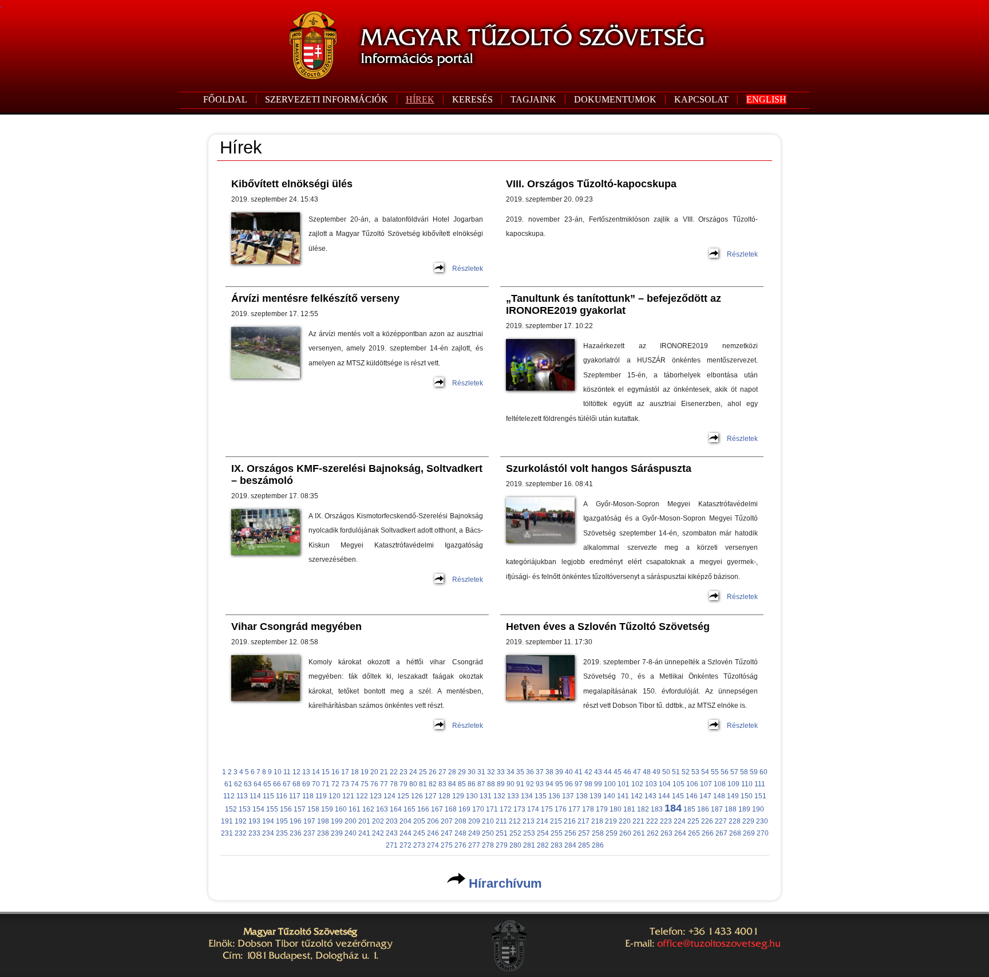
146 (692, 796)
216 (570, 821)
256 (570, 833)
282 (543, 845)
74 (355, 784)
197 (309, 821)
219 (611, 821)
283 (557, 845)
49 (656, 772)
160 (341, 809)
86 (472, 784)
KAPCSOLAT (701, 99)
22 (394, 772)
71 (326, 784)
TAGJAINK (533, 99)
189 (744, 809)
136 (554, 796)
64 (258, 784)
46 (627, 772)
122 (362, 796)
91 (520, 784)
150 (747, 796)
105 (678, 784)
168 (451, 809)
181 (629, 809)
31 (481, 772)
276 (460, 845)
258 (598, 833)
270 (763, 833)
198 (323, 821)
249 (474, 833)
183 (657, 809)
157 (300, 809)
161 (355, 809)
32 (491, 772)
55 (715, 772)
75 (365, 784)
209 (474, 821)
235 (282, 833)
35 (520, 772)
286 (598, 845)
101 (624, 784)
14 (316, 772)
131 (486, 796)
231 (227, 833)
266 (708, 833)
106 (692, 784)
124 (389, 796)
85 (462, 784)
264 (680, 833)
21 (384, 772)
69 (306, 784)
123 (376, 796)
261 (639, 833)
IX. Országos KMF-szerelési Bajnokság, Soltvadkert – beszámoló (356, 474)
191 (227, 821)
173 (519, 809)
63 (248, 784)
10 (278, 772)
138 (582, 796)
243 (392, 833)
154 (258, 809)
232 (241, 833)
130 (472, 796)
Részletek (467, 269)
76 (374, 784)
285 (584, 845)
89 (501, 784)
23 (403, 772)
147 (705, 796)
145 (678, 796)
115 (268, 796)
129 (458, 796)
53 (695, 772)
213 (529, 821)
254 (543, 833)
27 (442, 772)
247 (447, 833)
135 (541, 796)
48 (647, 772)
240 (351, 833)
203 (392, 821)
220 (625, 821)
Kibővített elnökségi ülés (292, 184)
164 (396, 809)
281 (529, 845)
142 (637, 796)
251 (502, 833)
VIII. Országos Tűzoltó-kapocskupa (591, 184)
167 (437, 809)
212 (515, 821)
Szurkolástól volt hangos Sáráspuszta (598, 468)
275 (447, 845)
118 (308, 796)
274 (433, 845)
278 (488, 845)
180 (616, 809)
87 (481, 784)
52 (686, 772)
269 (749, 833)
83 (442, 784)
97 (579, 784)
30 (472, 772)
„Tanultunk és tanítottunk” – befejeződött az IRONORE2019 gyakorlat (613, 304)
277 (474, 845)
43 (598, 772)
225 (693, 821)
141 (623, 796)
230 (762, 821)
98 (588, 784)
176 (561, 809)
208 (460, 821)
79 (403, 784)
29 (462, 772)
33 (501, 772)
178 (588, 809)
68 (296, 784)
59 (754, 772)
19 (365, 772)
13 (306, 772)
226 (707, 821)
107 (706, 784)
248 (460, 833)
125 (403, 796)
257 (584, 833)
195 (282, 821)
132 (499, 796)
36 (530, 772)
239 (337, 833)
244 (405, 833)
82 (433, 784)
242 (378, 833)
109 (733, 784)
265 (694, 833)
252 (515, 833)
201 (364, 821)
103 (651, 784)
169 (464, 809)
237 (309, 833)
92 (530, 784)
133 (513, 796)
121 (348, 796)
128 (444, 796)
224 (680, 821)
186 (703, 809)
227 (721, 821)
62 (238, 784)
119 (321, 796)
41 (579, 772)
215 (556, 821)
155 (272, 809)
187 (717, 809)
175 (547, 809)
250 (488, 833)
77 (384, 784)
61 (228, 784)
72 (335, 784)
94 (549, 784)
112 (229, 796)
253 (529, 833)
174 (533, 809)
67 (287, 784)
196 (296, 821)
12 (296, 772)
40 (569, 772)
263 (666, 833)
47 (637, 772)
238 (323, 833)
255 (557, 833)
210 (488, 821)
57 (734, 772)
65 (267, 784)
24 (413, 772)
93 (540, 784)
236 (296, 833)
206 (433, 821)
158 (313, 809)
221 (638, 821)
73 (345, 784)
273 (419, 845)
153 (245, 809)
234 (268, 833)
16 (335, 772)
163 (382, 809)
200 (351, 821)
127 (431, 796)
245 (419, 833)
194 (268, 821)
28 (452, 772)
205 (419, 821)
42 (588, 772)
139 (596, 796)
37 (540, 772)
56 (725, 772)
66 (277, 784)
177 (574, 809)
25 (423, 772)
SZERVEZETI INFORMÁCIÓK (326, 99)
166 (423, 809)
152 (231, 809)
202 (378, 821)
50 (666, 772)
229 (748, 821)
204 (405, 821)
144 (664, 796)
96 (569, 784)
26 (433, 772)
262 (653, 833)
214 (542, 821)
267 (721, 833)
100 (610, 784)
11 (287, 772)
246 (433, 833)
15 (326, 772)
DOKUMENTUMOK (615, 99)
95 (559, 784)
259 (612, 833)
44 (608, 772)
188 (731, 809)
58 (744, 772)
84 (452, 784)
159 (327, 809)
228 (735, 821)
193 (254, 821)
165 (409, 809)
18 (355, 772)
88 (491, 784)
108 (720, 784)
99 (598, 784)
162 (368, 809)
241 (364, 833)
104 (665, 784)
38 (549, 772)
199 (337, 821)
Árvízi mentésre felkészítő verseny (315, 298)
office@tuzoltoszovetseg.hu (719, 943)
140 (609, 796)
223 (666, 821)
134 (527, 796)
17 (345, 772)
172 (506, 809)
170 (478, 809)
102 (637, 784)
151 (760, 796)
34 (511, 772)
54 (705, 772)
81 (423, 784)
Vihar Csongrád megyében (296, 626)
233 (254, 833)
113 (242, 796)
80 (413, 784)
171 (492, 809)
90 (511, 784)
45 (618, 772)
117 (294, 796)
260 (625, 833)
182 (643, 809)
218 (597, 821)
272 (405, 845)
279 (502, 845)
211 (501, 821)
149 (733, 796)
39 (559, 772)
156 (286, 809)
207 (447, 821)
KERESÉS (472, 99)
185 (689, 809)
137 (568, 796)
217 (583, 821)
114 (255, 796)
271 (392, 845)
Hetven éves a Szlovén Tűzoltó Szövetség (608, 626)
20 (374, 772)
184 (673, 808)
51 (676, 772)
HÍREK (420, 99)
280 (515, 845)
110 (747, 784)
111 (759, 784)
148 (719, 796)
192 (241, 821)
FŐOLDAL (225, 99)
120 (335, 796)
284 (570, 845)
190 (758, 809)
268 (735, 833)
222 (652, 821)
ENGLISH (766, 99)
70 (316, 784)
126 (417, 796)
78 (394, 784)
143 (650, 796)
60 (763, 772)
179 (602, 809)
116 (281, 796)
